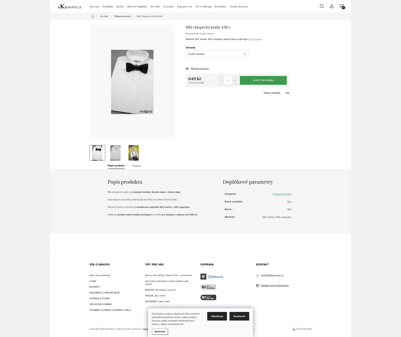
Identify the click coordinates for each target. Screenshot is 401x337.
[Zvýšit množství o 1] (234, 80)
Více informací (255, 39)
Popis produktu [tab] (116, 165)
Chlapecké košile (282, 194)
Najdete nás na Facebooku (275, 285)
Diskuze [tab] (137, 165)
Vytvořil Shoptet (304, 328)
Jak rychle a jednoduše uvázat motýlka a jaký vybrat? (167, 283)
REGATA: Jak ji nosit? (155, 295)
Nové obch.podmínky (99, 275)
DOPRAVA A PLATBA (99, 298)
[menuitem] (94, 6)
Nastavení (160, 331)
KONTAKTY (94, 286)
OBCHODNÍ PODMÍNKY (100, 304)
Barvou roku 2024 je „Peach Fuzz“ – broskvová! (168, 275)
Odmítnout (217, 316)
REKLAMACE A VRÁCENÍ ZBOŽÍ (104, 292)
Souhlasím (239, 316)
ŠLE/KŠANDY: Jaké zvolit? (157, 301)
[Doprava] (212, 277)
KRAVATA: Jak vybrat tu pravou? (160, 289)
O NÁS (92, 281)
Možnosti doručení (200, 68)
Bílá (289, 201)
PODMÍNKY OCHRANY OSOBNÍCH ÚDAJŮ (110, 310)
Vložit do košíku (263, 80)
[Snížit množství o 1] (221, 80)
